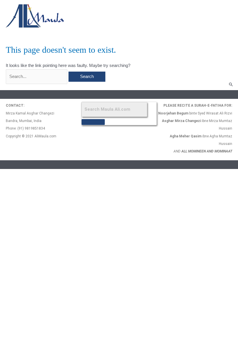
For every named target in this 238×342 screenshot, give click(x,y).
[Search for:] (37, 76)
